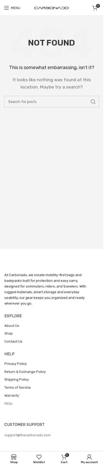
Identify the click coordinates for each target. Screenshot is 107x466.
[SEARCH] (93, 102)
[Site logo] (52, 7)
